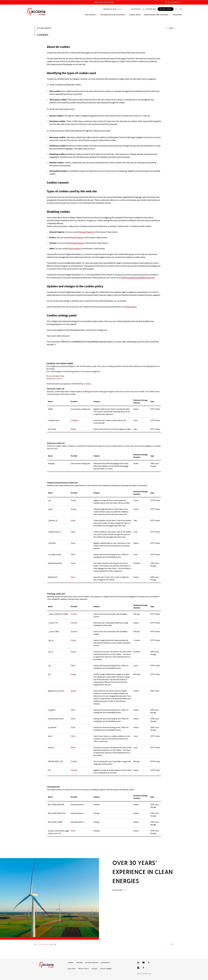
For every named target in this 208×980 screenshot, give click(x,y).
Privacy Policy (130, 306)
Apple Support (74, 248)
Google (73, 429)
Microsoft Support (86, 232)
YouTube (74, 614)
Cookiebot (87, 384)
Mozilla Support (76, 237)
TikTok (73, 554)
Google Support (77, 243)
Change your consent (54, 378)
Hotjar (73, 520)
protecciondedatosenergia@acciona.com (138, 277)
